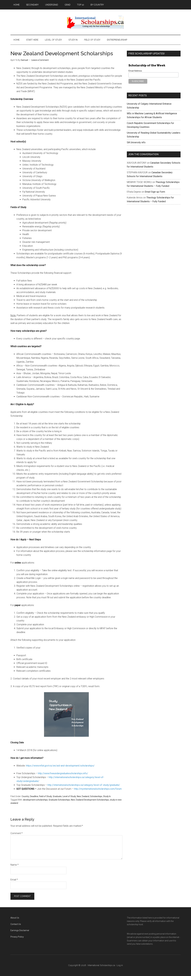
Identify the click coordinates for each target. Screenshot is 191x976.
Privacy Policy (17, 937)
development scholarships (35, 800)
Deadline (34, 796)
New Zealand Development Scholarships (90, 800)
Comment (16, 833)
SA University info (136, 142)
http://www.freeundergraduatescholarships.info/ (63, 773)
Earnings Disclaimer (19, 930)
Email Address (135, 71)
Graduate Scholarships (59, 800)
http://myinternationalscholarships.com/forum (98, 788)
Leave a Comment (40, 60)
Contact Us (15, 924)
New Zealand (83, 796)
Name (14, 864)
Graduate (57, 796)
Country (25, 796)
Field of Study (45, 796)
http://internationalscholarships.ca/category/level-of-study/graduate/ (83, 785)
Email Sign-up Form (155, 191)
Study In (107, 796)
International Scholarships (95, 22)
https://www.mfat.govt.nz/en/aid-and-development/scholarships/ (60, 765)
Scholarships (96, 796)
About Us (14, 918)
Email (14, 879)
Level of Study (69, 796)
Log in (120, 965)
